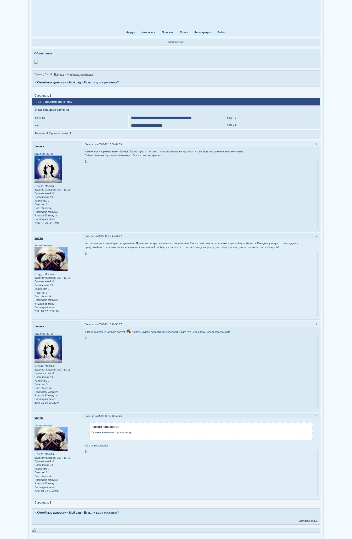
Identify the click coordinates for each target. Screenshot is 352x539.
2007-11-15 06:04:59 (110, 144)
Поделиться (91, 144)
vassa (38, 238)
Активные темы (175, 42)
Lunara (39, 146)
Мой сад (75, 82)
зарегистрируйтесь (81, 74)
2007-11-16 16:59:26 (110, 416)
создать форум (308, 520)
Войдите (59, 74)
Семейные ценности (51, 82)
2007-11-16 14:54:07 (110, 236)
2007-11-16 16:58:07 (110, 324)
